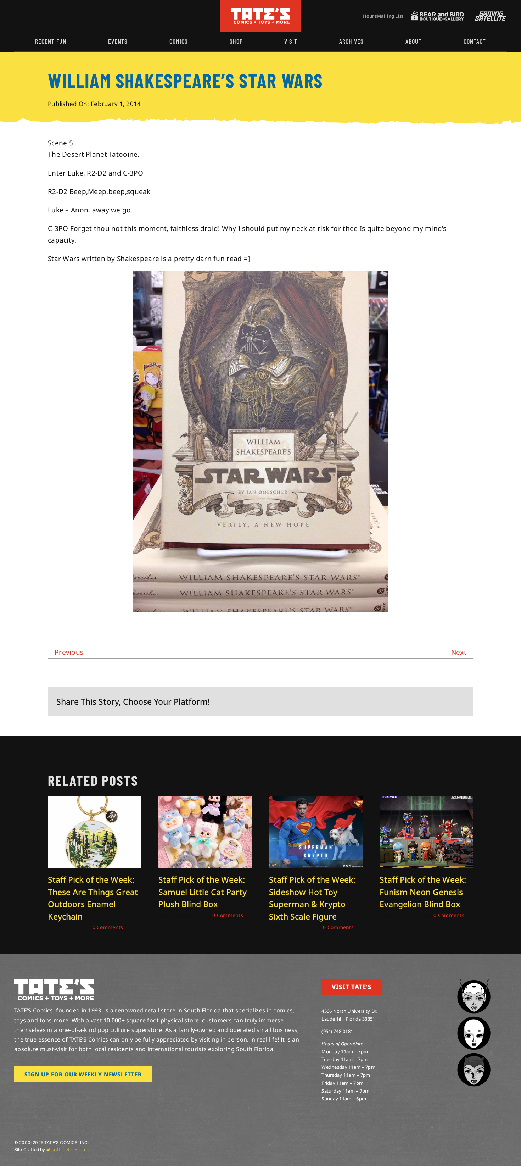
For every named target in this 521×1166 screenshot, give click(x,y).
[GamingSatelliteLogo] (489, 14)
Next (458, 652)
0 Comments (108, 927)
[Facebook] (390, 701)
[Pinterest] (447, 701)
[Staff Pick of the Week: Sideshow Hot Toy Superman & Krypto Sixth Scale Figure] (316, 800)
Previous (69, 652)
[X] (402, 701)
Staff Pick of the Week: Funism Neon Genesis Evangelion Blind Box (423, 892)
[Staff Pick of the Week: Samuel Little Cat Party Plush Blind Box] (205, 800)
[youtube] (39, 16)
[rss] (62, 16)
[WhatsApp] (436, 701)
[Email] (459, 701)
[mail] (73, 16)
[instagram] (16, 16)
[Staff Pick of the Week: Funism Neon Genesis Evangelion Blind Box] (426, 800)
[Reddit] (413, 701)
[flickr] (51, 16)
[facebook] (28, 16)
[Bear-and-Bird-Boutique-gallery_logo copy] (437, 14)
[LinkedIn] (424, 701)
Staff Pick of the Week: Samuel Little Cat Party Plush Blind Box (202, 892)
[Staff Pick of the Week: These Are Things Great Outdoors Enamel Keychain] (94, 800)
